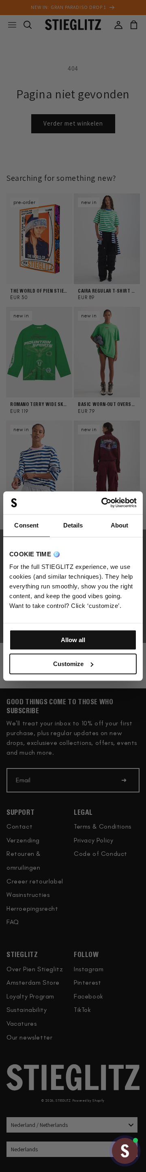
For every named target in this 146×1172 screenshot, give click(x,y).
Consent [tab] (26, 525)
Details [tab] (73, 525)
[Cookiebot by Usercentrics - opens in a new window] (103, 502)
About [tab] (120, 525)
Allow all (73, 639)
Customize (68, 663)
